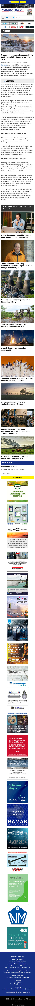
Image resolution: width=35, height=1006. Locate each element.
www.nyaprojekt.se (17, 959)
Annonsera (23, 2)
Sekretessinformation (18, 1005)
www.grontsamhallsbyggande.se (17, 965)
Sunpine (4, 65)
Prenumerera (15, 2)
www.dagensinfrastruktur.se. (17, 963)
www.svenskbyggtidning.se (17, 961)
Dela (3, 81)
